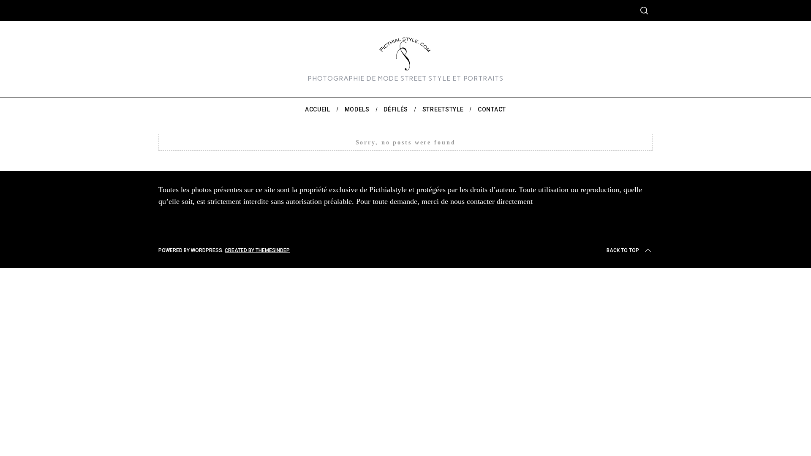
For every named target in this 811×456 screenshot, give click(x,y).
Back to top (623, 250)
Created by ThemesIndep (257, 250)
